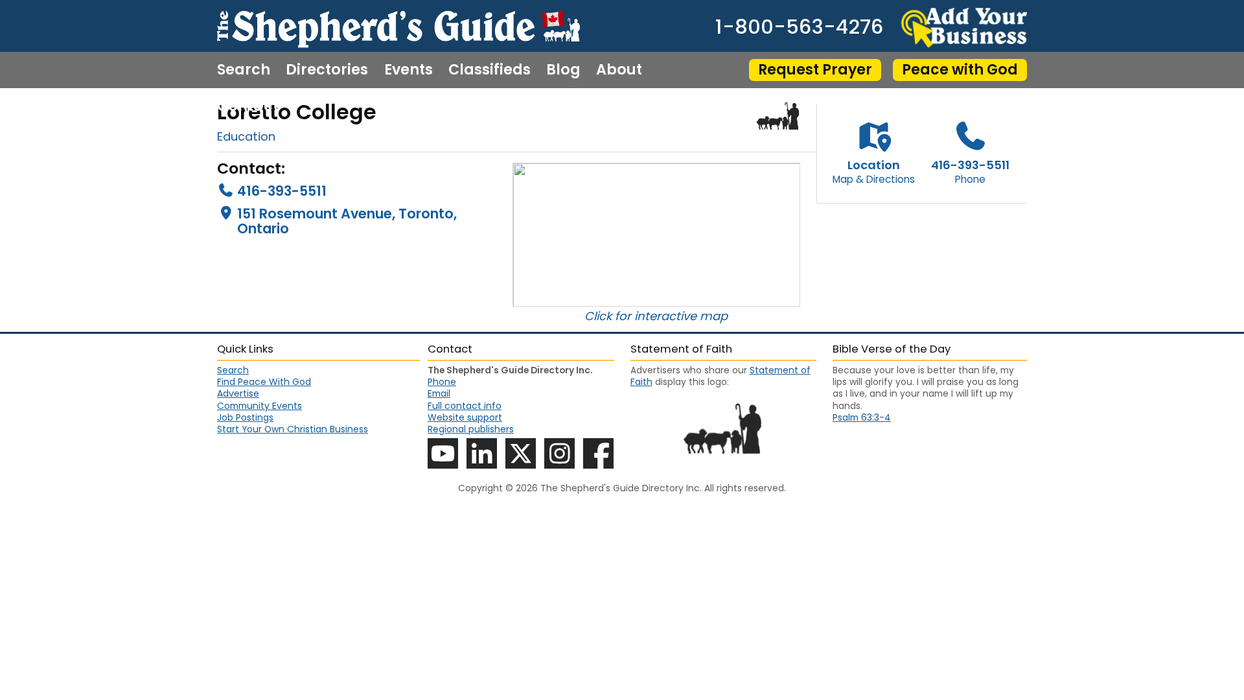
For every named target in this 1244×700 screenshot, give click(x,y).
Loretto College (296, 111)
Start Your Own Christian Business (292, 429)
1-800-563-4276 (799, 28)
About (619, 70)
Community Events (259, 405)
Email (439, 393)
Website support (465, 417)
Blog (563, 70)
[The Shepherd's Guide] (398, 26)
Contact (248, 106)
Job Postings (245, 417)
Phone (442, 381)
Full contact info (464, 405)
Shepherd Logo (778, 116)
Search (243, 70)
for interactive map (671, 316)
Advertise (238, 393)
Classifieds (489, 70)
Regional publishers (471, 429)
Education (246, 136)
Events (408, 70)
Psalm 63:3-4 (862, 417)
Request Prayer (815, 70)
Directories (327, 70)
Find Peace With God (264, 381)
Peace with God (960, 70)
